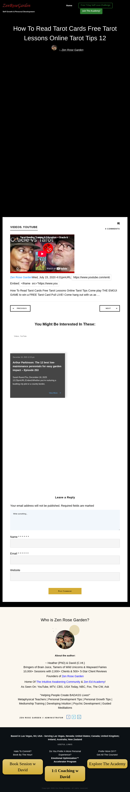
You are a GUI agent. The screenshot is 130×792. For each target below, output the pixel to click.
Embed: (15, 283)
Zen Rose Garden (72, 50)
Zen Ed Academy (94, 681)
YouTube (30, 227)
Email (19, 553)
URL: (69, 277)
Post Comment (65, 591)
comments (112, 229)
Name (19, 536)
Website (15, 570)
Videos (16, 227)
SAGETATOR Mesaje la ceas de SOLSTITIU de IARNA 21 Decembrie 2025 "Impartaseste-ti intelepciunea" (103, 418)
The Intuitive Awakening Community (58, 681)
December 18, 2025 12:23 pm (24, 357)
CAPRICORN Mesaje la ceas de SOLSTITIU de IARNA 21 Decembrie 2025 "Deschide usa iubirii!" (103, 467)
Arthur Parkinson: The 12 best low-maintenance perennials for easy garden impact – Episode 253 (37, 366)
